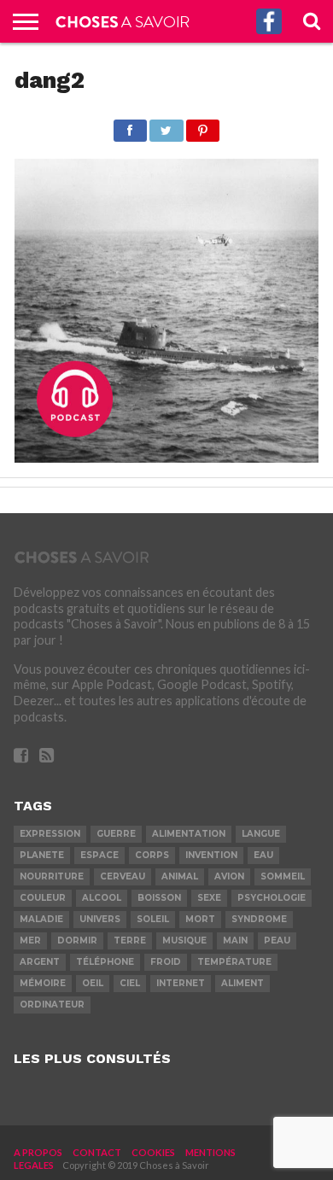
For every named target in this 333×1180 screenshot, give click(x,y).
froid (165, 961)
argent (40, 961)
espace (99, 855)
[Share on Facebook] (130, 126)
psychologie (271, 897)
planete (42, 855)
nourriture (52, 876)
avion (229, 876)
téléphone (105, 961)
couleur (43, 897)
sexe (209, 897)
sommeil (282, 876)
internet (180, 983)
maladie (41, 919)
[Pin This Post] (202, 126)
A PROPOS (38, 1152)
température (234, 961)
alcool (101, 897)
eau (263, 855)
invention (211, 855)
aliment (242, 983)
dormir (77, 940)
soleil (153, 919)
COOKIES (153, 1152)
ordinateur (52, 1004)
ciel (130, 983)
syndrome (259, 919)
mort (200, 919)
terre (130, 940)
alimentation (188, 833)
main (235, 940)
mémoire (43, 983)
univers (99, 919)
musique (184, 940)
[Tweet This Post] (166, 126)
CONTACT (97, 1152)
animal (179, 876)
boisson (159, 897)
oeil (92, 983)
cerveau (122, 876)
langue (261, 833)
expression (50, 833)
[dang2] (166, 457)
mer (30, 940)
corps (152, 855)
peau (277, 940)
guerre (116, 833)
